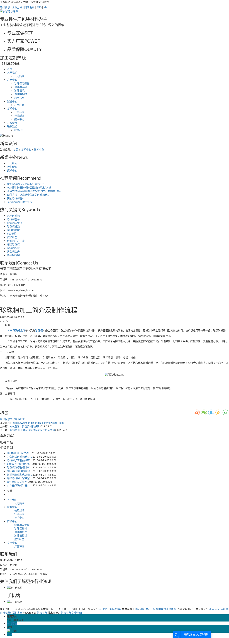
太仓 (19, 612)
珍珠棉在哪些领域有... (19, 467)
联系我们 (12, 126)
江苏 (211, 609)
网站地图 (29, 7)
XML (46, 7)
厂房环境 (19, 105)
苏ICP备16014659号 (109, 609)
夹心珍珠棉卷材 (16, 198)
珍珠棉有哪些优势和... (19, 474)
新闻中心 (12, 108)
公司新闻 (19, 112)
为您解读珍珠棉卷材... (19, 456)
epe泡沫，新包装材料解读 (24, 426)
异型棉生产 (13, 251)
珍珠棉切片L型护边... (19, 453)
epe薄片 (11, 233)
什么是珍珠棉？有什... (19, 485)
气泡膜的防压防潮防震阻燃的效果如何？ (29, 187)
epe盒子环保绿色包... (19, 463)
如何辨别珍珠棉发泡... (19, 471)
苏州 (222, 609)
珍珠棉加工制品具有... (19, 460)
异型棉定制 (13, 255)
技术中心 (19, 119)
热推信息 (5, 7)
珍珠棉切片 (20, 90)
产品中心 (12, 79)
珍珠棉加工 (6, 419)
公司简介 (19, 76)
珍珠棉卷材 (20, 87)
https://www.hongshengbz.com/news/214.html (38, 422)
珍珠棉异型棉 (21, 83)
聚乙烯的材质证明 (17, 481)
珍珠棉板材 (20, 94)
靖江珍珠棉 (13, 244)
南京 (217, 609)
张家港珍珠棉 (142, 609)
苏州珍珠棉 (13, 215)
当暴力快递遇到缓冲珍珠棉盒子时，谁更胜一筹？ (34, 191)
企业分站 (17, 7)
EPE (22, 419)
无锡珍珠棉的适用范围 (19, 202)
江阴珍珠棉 (156, 609)
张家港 (7, 612)
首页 (9, 69)
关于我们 (12, 72)
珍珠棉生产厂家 (16, 240)
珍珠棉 (16, 419)
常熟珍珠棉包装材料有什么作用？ (26, 184)
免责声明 (77, 612)
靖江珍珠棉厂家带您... (19, 478)
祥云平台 (42, 612)
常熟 (13, 612)
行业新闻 (19, 115)
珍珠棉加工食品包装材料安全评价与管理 (32, 430)
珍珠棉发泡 (13, 226)
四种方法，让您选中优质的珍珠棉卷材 (28, 194)
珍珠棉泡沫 (13, 248)
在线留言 (12, 122)
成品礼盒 (19, 97)
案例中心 (12, 101)
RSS (39, 7)
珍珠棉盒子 (13, 219)
